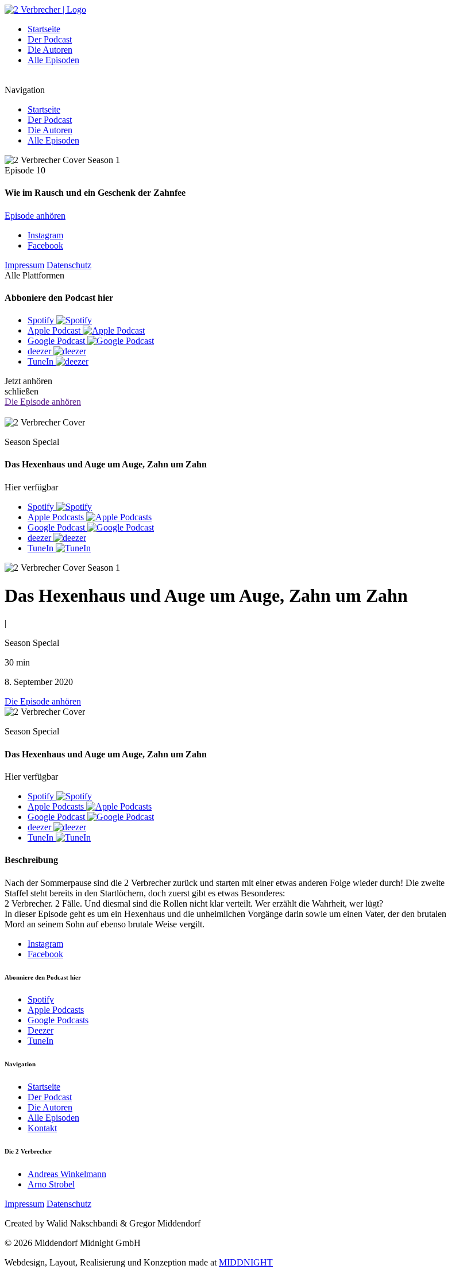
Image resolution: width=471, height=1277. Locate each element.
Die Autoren (50, 50)
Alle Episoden (53, 60)
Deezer (40, 1030)
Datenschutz (69, 265)
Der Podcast (50, 39)
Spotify (41, 999)
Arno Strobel (51, 1184)
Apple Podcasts (56, 1010)
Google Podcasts (58, 1020)
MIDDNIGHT (246, 1262)
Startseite (44, 29)
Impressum (24, 265)
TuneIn (40, 1041)
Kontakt (42, 1128)
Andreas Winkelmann (67, 1174)
